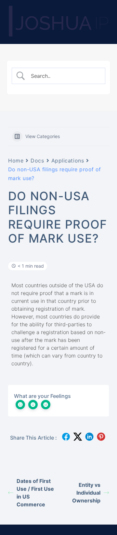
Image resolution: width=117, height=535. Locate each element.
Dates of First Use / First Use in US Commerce (35, 493)
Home (15, 160)
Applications (67, 160)
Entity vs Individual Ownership (86, 493)
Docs (37, 160)
